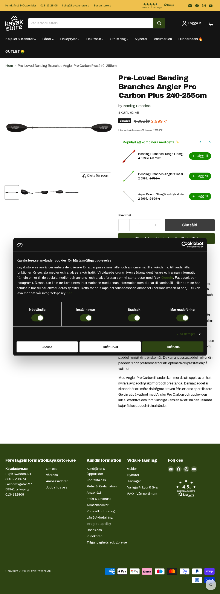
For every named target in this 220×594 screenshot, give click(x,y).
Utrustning (118, 39)
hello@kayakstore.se (75, 5)
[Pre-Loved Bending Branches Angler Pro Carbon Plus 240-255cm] (12, 192)
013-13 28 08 (49, 5)
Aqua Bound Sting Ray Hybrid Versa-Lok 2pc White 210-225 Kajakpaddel (162, 194)
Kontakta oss (96, 480)
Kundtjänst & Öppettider (20, 5)
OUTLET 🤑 (15, 51)
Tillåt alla (173, 347)
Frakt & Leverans (99, 499)
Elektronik (94, 39)
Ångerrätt (94, 492)
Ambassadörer (57, 481)
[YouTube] (211, 6)
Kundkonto (94, 536)
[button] (155, 5)
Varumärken (163, 39)
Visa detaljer (185, 334)
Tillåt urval (110, 347)
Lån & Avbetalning (100, 517)
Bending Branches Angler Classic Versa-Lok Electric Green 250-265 (162, 174)
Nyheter (141, 39)
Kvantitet (124, 215)
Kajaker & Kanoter (19, 39)
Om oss (51, 468)
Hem (9, 65)
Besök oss (94, 530)
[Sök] (159, 23)
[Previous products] (200, 142)
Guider (132, 468)
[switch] (86, 318)
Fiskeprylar (69, 39)
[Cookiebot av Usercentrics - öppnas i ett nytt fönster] (184, 245)
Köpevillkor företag (101, 511)
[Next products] (210, 142)
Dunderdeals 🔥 (190, 39)
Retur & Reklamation (102, 486)
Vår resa (52, 475)
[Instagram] (204, 6)
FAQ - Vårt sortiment (142, 493)
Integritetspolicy (99, 523)
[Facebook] (197, 6)
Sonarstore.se (102, 5)
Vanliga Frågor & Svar (143, 487)
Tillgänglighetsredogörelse (107, 542)
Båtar (47, 39)
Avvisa (47, 347)
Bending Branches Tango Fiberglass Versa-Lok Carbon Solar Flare (162, 154)
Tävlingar (134, 481)
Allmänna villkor (97, 505)
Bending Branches (137, 106)
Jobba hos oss (56, 487)
